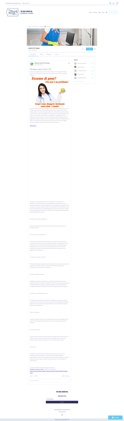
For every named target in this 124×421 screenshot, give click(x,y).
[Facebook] (106, 12)
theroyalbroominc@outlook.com (13, 3)
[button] (117, 3)
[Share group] (95, 49)
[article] (49, 223)
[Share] (69, 63)
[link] (33, 54)
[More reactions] (35, 376)
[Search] (83, 49)
